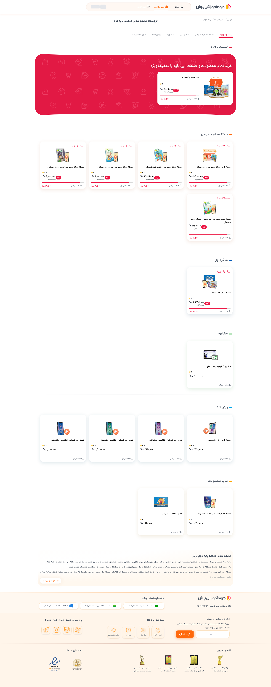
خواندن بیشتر (49, 580)
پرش (229, 19)
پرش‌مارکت (219, 19)
